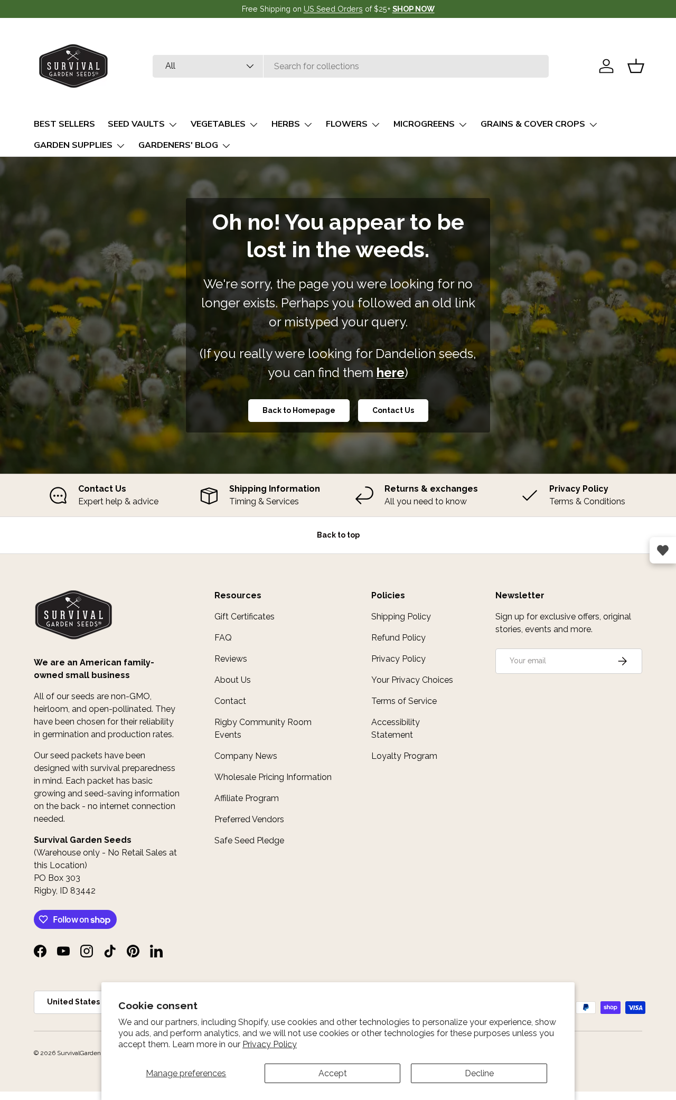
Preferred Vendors (249, 819)
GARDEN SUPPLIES (73, 145)
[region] (338, 495)
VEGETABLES (218, 124)
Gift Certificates (244, 617)
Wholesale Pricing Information (273, 777)
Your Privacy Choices (412, 680)
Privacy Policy (269, 1044)
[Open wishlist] (663, 550)
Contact (230, 701)
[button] (635, 66)
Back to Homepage (298, 410)
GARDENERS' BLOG (178, 145)
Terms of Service (404, 701)
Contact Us (393, 410)
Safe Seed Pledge (249, 840)
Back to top (338, 535)
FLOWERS (347, 124)
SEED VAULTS (136, 124)
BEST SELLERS (64, 124)
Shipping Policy (401, 617)
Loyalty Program (404, 756)
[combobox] (351, 66)
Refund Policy (398, 638)
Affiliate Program (246, 798)
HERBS (285, 124)
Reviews (230, 659)
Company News (245, 756)
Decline (479, 1073)
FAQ (223, 638)
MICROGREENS (424, 124)
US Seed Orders (333, 8)
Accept (332, 1073)
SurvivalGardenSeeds (88, 1053)
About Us (232, 680)
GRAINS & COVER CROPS (533, 124)
